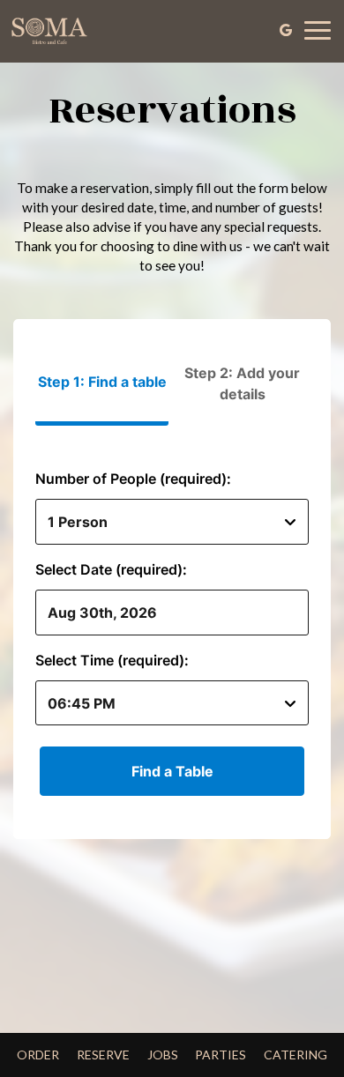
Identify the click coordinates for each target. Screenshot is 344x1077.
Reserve (103, 1054)
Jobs (162, 1054)
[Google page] (285, 30)
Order (38, 1054)
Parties (220, 1054)
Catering (295, 1054)
